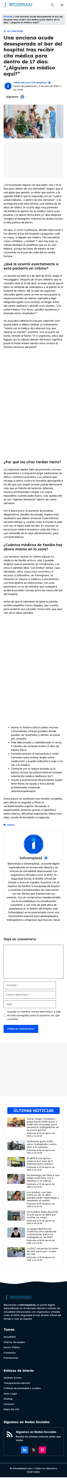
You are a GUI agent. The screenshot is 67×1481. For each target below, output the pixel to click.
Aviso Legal (10, 1393)
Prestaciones (11, 1357)
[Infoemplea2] (17, 5)
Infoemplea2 (39, 82)
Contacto (9, 1404)
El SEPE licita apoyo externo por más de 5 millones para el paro (40, 1161)
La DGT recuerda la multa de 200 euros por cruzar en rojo (42, 1251)
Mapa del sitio (11, 1409)
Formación (10, 1352)
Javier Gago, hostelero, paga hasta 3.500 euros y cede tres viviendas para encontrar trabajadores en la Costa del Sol (43, 1124)
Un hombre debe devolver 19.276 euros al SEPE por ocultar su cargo (42, 1214)
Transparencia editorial (17, 1383)
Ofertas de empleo (14, 1342)
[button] (52, 5)
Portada (8, 16)
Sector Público (12, 1347)
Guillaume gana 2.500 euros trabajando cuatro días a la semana (42, 1144)
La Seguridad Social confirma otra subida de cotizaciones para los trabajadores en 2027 (41, 1233)
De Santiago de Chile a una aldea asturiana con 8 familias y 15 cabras (43, 1178)
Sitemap (8, 1398)
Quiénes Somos (13, 1377)
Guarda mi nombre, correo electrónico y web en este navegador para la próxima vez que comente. (34, 1015)
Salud (10, 824)
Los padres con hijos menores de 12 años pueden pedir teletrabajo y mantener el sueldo (43, 1196)
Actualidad (15, 31)
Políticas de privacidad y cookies (22, 1388)
